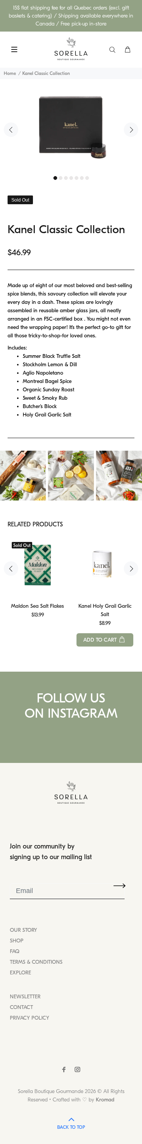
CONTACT (21, 1007)
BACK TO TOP (71, 1127)
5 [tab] (76, 178)
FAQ (14, 951)
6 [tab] (82, 178)
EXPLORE (20, 972)
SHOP (16, 940)
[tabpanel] (71, 125)
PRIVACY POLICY (29, 1018)
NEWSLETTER (25, 996)
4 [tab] (71, 178)
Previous (11, 129)
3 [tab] (66, 178)
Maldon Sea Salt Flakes (37, 606)
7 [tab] (87, 178)
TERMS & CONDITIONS (36, 962)
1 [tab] (55, 178)
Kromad (105, 1099)
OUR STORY (23, 930)
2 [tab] (60, 178)
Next (131, 129)
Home (10, 73)
